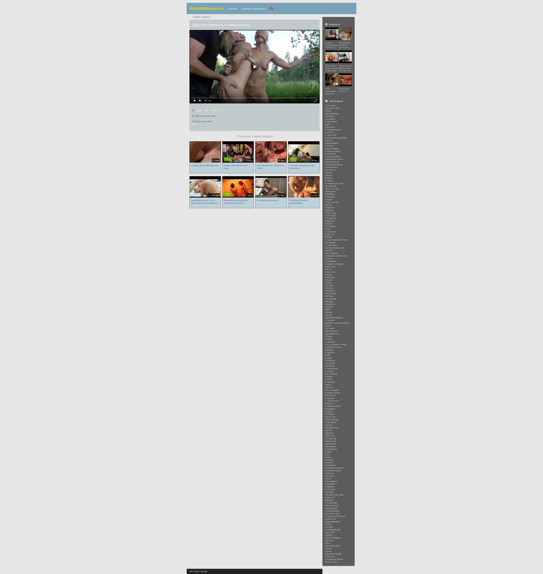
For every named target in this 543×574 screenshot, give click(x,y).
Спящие (329, 376)
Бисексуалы (330, 441)
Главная (232, 8)
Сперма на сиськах (334, 467)
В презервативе (333, 529)
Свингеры (329, 127)
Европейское (331, 331)
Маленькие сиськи (334, 159)
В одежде (330, 277)
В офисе (329, 180)
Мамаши (329, 500)
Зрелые (328, 204)
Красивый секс (332, 333)
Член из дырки (332, 148)
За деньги (330, 207)
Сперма (328, 199)
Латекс (328, 548)
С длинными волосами (336, 137)
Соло (327, 454)
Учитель (329, 462)
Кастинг (329, 250)
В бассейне (330, 153)
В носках (329, 459)
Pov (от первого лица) (336, 344)
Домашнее (330, 191)
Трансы (328, 411)
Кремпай (329, 492)
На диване (330, 408)
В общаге (330, 414)
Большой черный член (336, 255)
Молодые (329, 116)
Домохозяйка (331, 143)
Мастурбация (331, 113)
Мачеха (329, 306)
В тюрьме (330, 320)
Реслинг (329, 140)
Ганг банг (329, 532)
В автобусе (330, 215)
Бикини (328, 312)
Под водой (330, 422)
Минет (328, 110)
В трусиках (330, 231)
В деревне (330, 484)
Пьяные (329, 339)
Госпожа (329, 371)
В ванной (329, 290)
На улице (329, 365)
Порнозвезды (331, 419)
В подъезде (331, 438)
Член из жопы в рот (334, 247)
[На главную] (207, 8)
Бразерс (329, 178)
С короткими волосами (336, 239)
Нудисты (329, 473)
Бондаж (329, 223)
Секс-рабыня (331, 374)
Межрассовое (332, 505)
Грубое (198, 110)
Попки (328, 325)
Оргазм (328, 172)
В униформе (331, 449)
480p (194, 124)
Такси (328, 478)
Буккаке (329, 425)
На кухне (329, 527)
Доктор (328, 430)
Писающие (330, 119)
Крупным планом (333, 553)
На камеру (330, 242)
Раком (328, 269)
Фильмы (329, 301)
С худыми (329, 398)
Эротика (329, 285)
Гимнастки (330, 272)
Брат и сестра (332, 188)
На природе (330, 261)
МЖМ (327, 309)
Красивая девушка (334, 317)
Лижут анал (330, 212)
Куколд (328, 314)
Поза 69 (329, 387)
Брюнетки (330, 435)
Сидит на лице (332, 202)
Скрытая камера (333, 537)
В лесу (214, 110)
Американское (332, 427)
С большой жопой (334, 559)
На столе (329, 476)
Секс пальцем (331, 390)
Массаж (329, 288)
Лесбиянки (330, 465)
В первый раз (331, 368)
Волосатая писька (334, 164)
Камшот (329, 274)
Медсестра (330, 518)
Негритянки (330, 293)
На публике (330, 186)
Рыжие (328, 551)
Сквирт (328, 451)
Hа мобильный (332, 510)
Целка (328, 457)
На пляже (329, 328)
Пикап (328, 384)
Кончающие (331, 298)
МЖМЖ (328, 237)
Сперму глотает (333, 392)
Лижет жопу (331, 561)
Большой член (332, 108)
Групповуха (330, 443)
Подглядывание (332, 521)
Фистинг (329, 296)
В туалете (330, 341)
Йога (327, 543)
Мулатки (329, 433)
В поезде (329, 196)
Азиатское (330, 395)
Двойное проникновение (337, 323)
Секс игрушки (331, 253)
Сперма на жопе (333, 406)
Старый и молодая (334, 263)
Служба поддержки (254, 8)
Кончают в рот (332, 513)
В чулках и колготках (335, 516)
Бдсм (206, 110)
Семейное (330, 304)
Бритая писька (332, 161)
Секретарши (331, 121)
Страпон (329, 258)
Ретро (328, 229)
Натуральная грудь (334, 494)
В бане (328, 336)
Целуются (330, 363)
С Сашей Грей (331, 400)
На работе (330, 170)
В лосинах (330, 489)
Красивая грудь (332, 545)
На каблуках (331, 508)
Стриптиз (329, 234)
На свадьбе (330, 226)
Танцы (328, 282)
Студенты (330, 352)
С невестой (330, 135)
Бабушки (329, 349)
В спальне (330, 382)
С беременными (333, 129)
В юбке (328, 379)
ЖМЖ (327, 355)
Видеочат (330, 221)
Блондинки (330, 218)
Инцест (328, 175)
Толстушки (330, 105)
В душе (328, 357)
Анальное (330, 497)
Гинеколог (330, 360)
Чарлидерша (331, 481)
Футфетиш (330, 416)
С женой (329, 145)
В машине (330, 486)
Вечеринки (330, 446)
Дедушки (329, 210)
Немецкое (330, 194)
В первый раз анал (334, 183)
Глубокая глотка (333, 347)
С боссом (329, 556)
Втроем (329, 280)
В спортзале (331, 245)
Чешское (329, 132)
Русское (329, 540)
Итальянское (331, 167)
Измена (329, 403)
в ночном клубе (332, 156)
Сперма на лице (332, 151)
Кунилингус (330, 266)
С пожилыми (331, 502)
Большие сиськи (333, 470)
